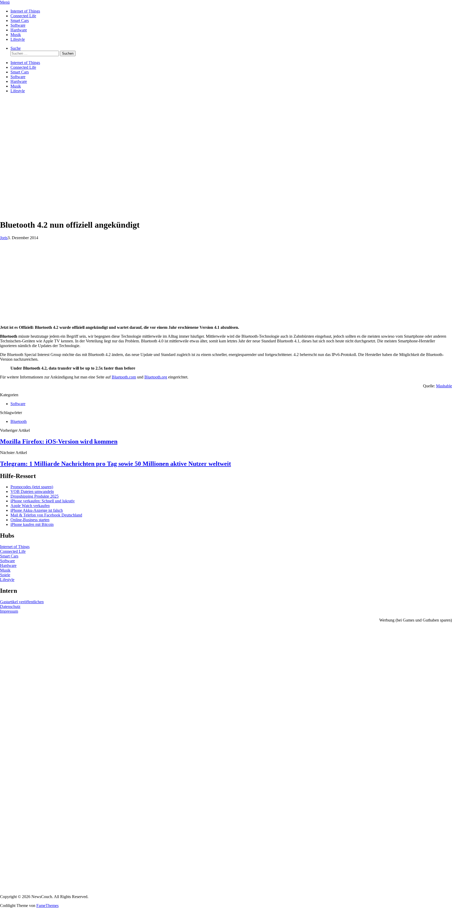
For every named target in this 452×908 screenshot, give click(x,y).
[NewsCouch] (26, 128)
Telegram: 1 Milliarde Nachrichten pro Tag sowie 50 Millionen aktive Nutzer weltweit (115, 463)
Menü (5, 2)
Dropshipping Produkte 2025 (34, 496)
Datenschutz (10, 606)
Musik (15, 34)
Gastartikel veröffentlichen (22, 602)
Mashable (444, 386)
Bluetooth (18, 421)
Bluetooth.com (124, 377)
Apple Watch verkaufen (30, 505)
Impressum (9, 611)
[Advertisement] (226, 178)
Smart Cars (19, 20)
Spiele (5, 575)
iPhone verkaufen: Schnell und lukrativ (42, 501)
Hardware (18, 30)
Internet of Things (25, 11)
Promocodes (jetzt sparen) (31, 487)
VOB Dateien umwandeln (32, 491)
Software (17, 25)
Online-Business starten (29, 520)
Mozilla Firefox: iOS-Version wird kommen (58, 441)
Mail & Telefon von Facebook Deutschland (46, 515)
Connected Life (23, 16)
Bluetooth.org (155, 377)
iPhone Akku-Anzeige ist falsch (36, 510)
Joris (4, 237)
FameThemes (47, 905)
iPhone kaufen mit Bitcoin (32, 524)
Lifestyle (17, 39)
